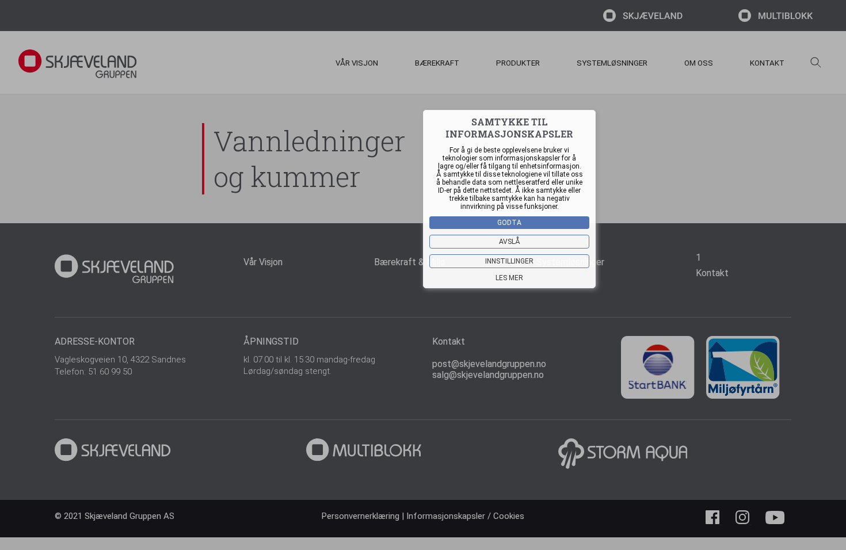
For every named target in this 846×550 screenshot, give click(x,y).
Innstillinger (509, 261)
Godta (509, 223)
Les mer (509, 278)
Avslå (509, 242)
